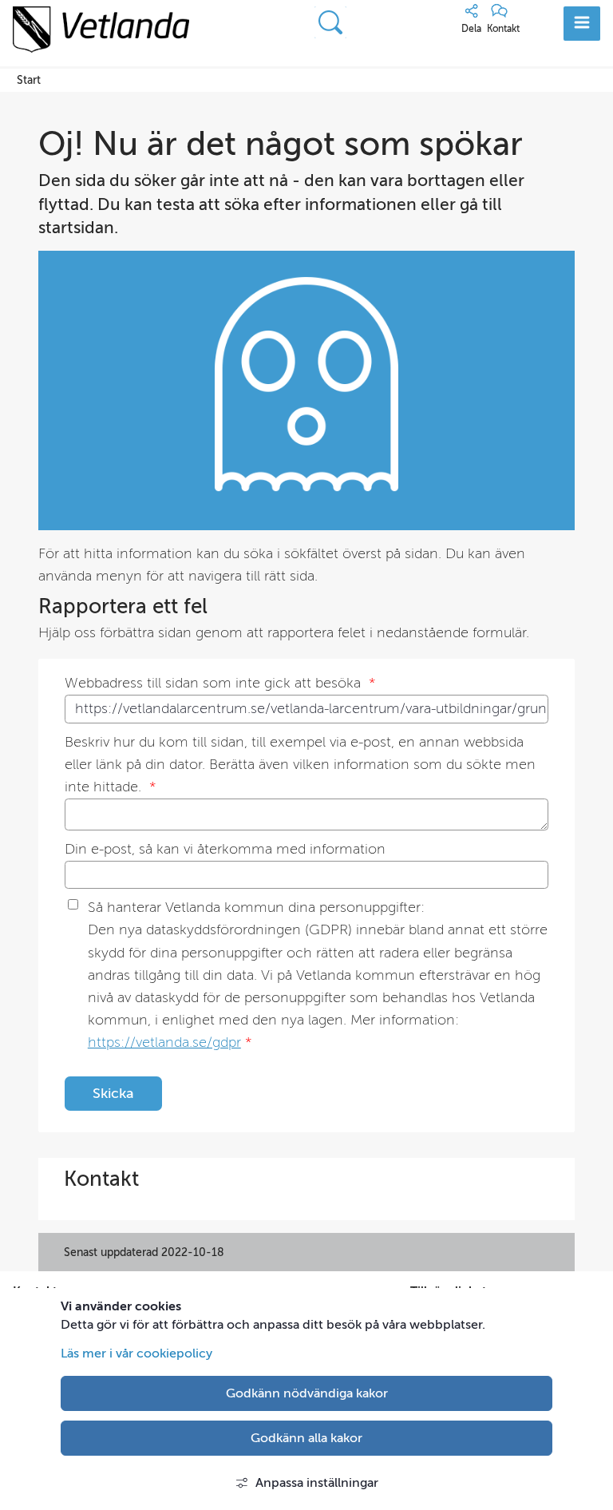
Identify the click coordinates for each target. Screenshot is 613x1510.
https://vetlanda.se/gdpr (164, 1042)
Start (29, 79)
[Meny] (582, 23)
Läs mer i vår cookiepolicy (136, 1353)
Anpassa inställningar (316, 1483)
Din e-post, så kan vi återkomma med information (225, 849)
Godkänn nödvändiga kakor (307, 1393)
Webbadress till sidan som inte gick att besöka (220, 683)
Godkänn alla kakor (306, 1438)
